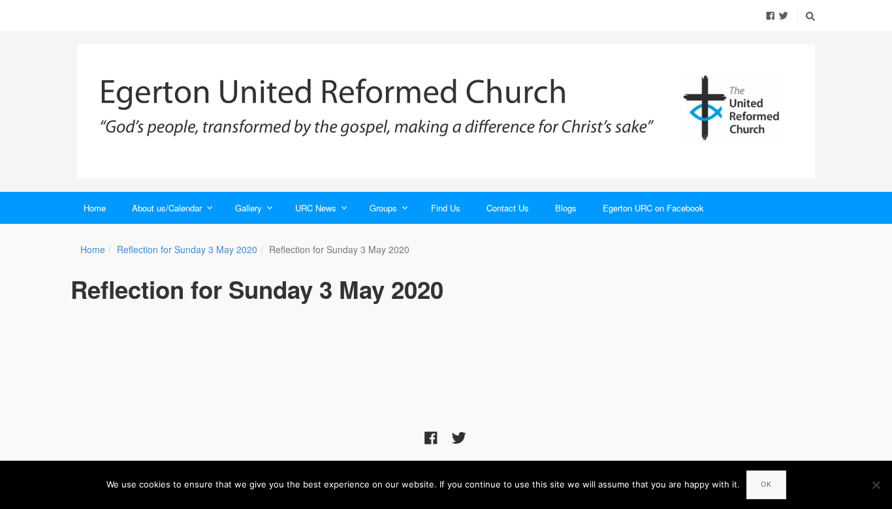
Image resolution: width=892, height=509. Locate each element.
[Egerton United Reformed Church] (446, 111)
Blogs (566, 208)
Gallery (248, 208)
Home (95, 208)
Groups (383, 208)
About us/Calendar (167, 208)
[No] (875, 484)
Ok (766, 484)
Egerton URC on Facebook (653, 208)
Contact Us (507, 208)
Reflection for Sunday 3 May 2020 (187, 249)
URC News (315, 208)
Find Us (445, 208)
